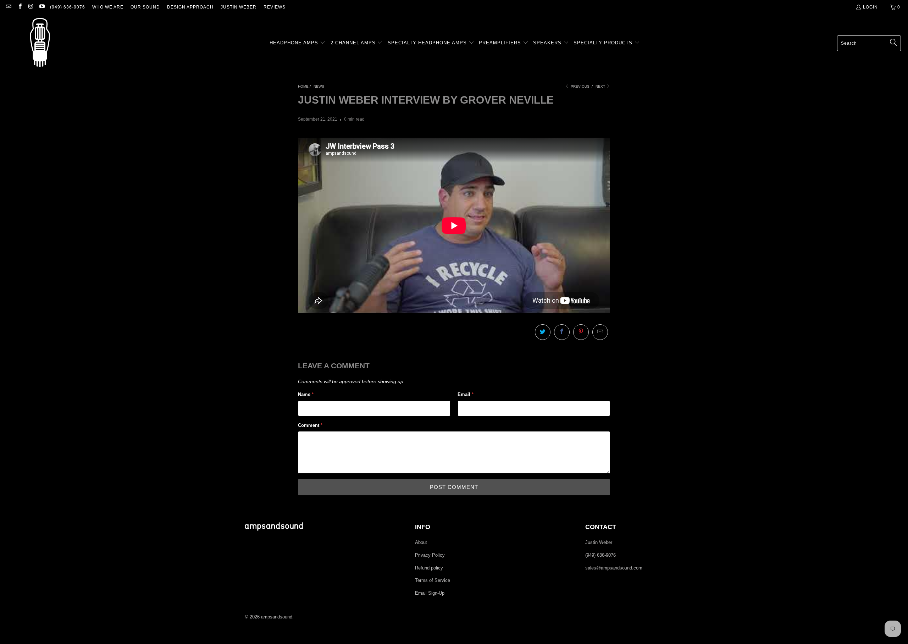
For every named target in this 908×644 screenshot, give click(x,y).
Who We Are (107, 7)
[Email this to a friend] (600, 332)
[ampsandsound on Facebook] (19, 7)
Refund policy (429, 568)
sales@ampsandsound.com (613, 568)
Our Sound (145, 7)
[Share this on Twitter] (542, 332)
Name (306, 394)
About (421, 542)
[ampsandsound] (40, 43)
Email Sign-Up (429, 593)
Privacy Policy (430, 555)
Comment (310, 425)
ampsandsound (276, 617)
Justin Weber (238, 7)
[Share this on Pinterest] (581, 332)
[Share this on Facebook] (562, 332)
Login (870, 7)
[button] (298, 43)
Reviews (275, 7)
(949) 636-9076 (67, 7)
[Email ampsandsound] (8, 7)
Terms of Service (432, 580)
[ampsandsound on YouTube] (42, 7)
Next (601, 86)
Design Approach (190, 7)
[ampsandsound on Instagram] (31, 7)
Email (466, 394)
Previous (579, 86)
